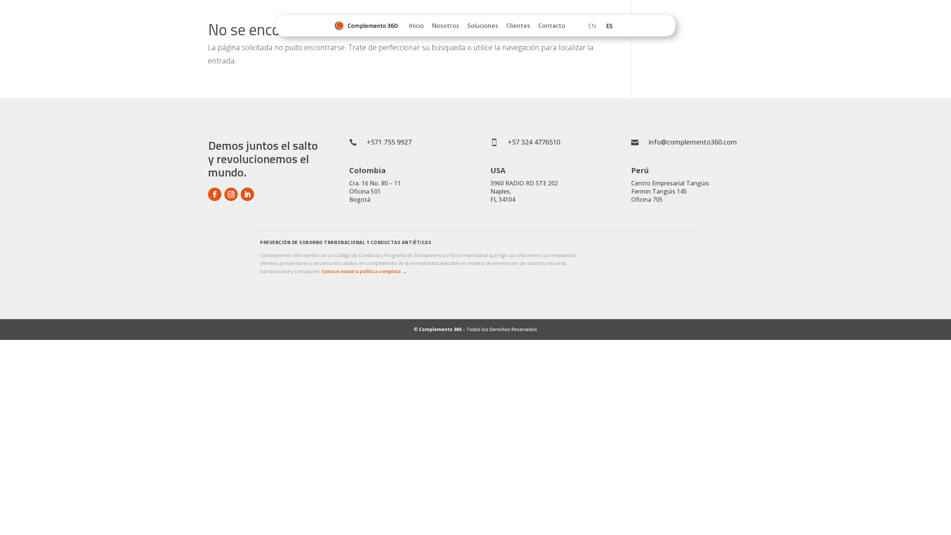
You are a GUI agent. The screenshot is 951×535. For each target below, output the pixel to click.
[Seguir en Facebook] (214, 194)
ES (609, 26)
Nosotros (445, 26)
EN (592, 26)
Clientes (518, 26)
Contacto (551, 26)
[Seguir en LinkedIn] (247, 194)
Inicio (416, 26)
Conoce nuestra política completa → (364, 271)
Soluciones (482, 26)
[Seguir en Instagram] (231, 194)
